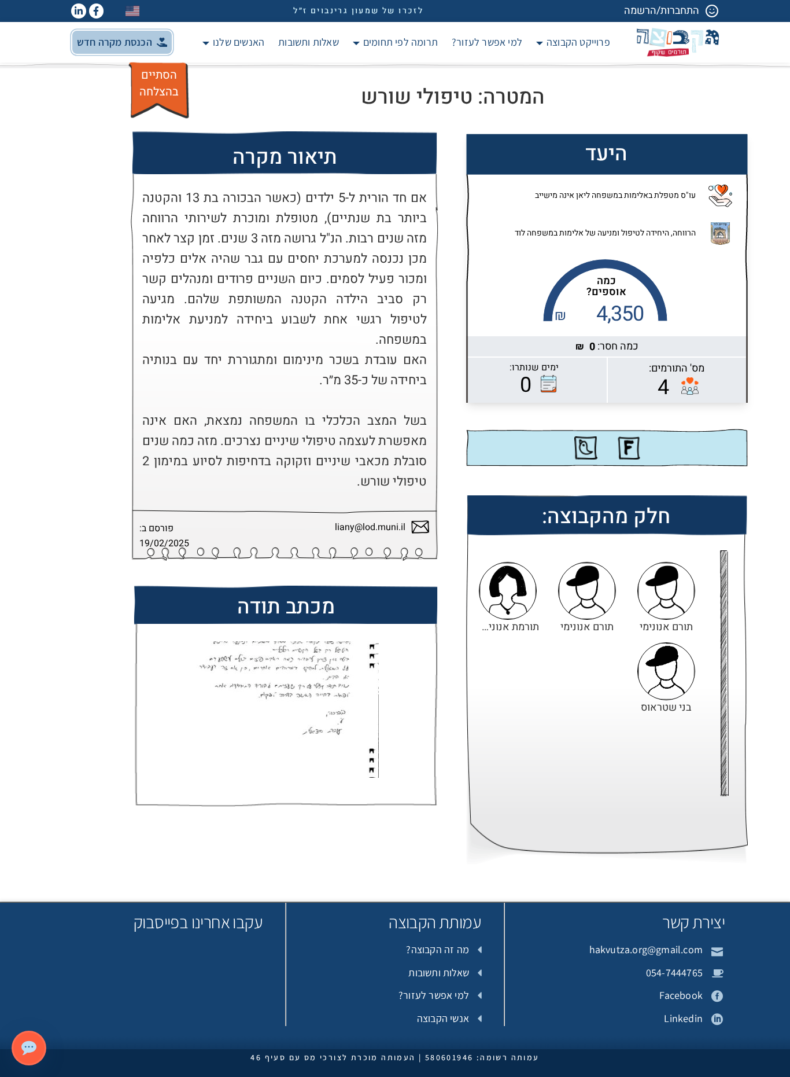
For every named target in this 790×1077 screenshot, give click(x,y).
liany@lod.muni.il (370, 527)
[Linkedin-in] (78, 11)
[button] (122, 42)
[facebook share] (628, 448)
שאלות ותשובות (308, 42)
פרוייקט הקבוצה (578, 42)
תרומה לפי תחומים (400, 42)
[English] (133, 11)
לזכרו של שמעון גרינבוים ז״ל (358, 11)
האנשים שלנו (238, 42)
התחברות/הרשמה (661, 11)
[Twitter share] (585, 448)
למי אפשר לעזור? (487, 42)
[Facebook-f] (96, 11)
